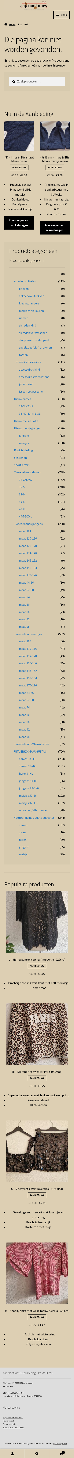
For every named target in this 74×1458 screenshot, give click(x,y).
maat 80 (24, 604)
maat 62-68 (26, 590)
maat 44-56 (26, 582)
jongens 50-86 (28, 781)
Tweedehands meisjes (28, 634)
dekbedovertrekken (31, 296)
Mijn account (12, 1453)
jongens (24, 435)
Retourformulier (10, 1424)
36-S (22, 487)
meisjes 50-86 (28, 795)
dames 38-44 (27, 766)
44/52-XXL (25, 516)
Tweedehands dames (27, 472)
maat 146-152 (28, 560)
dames (23, 825)
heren (23, 840)
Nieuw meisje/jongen (27, 428)
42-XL (22, 509)
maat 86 (24, 612)
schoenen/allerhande (33, 810)
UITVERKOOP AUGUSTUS (30, 751)
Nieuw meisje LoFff (26, 421)
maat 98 (24, 626)
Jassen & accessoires (27, 362)
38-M (22, 494)
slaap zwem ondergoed (34, 340)
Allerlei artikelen (25, 281)
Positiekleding (23, 450)
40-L (22, 502)
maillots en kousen (31, 311)
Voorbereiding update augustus (34, 817)
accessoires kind (29, 369)
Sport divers (22, 465)
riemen (23, 318)
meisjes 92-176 (28, 803)
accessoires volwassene (34, 377)
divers (23, 832)
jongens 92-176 (29, 788)
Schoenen (20, 458)
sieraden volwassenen (33, 333)
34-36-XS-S (26, 406)
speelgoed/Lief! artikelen (35, 347)
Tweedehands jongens (28, 524)
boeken (24, 289)
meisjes (24, 443)
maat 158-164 (28, 568)
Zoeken (37, 1453)
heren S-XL (26, 773)
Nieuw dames (22, 399)
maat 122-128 (28, 546)
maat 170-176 (28, 575)
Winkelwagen (56, 1451)
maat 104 (25, 531)
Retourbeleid (8, 1421)
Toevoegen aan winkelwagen (19, 222)
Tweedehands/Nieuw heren (31, 744)
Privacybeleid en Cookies (13, 1427)
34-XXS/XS (25, 480)
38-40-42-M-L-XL (29, 413)
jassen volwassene (31, 391)
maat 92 (24, 619)
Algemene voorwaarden (13, 1417)
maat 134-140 (28, 553)
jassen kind (26, 384)
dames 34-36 (27, 759)
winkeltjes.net (60, 1443)
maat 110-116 (28, 538)
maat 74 (24, 597)
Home (12, 24)
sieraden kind (27, 325)
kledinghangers (29, 303)
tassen (23, 355)
